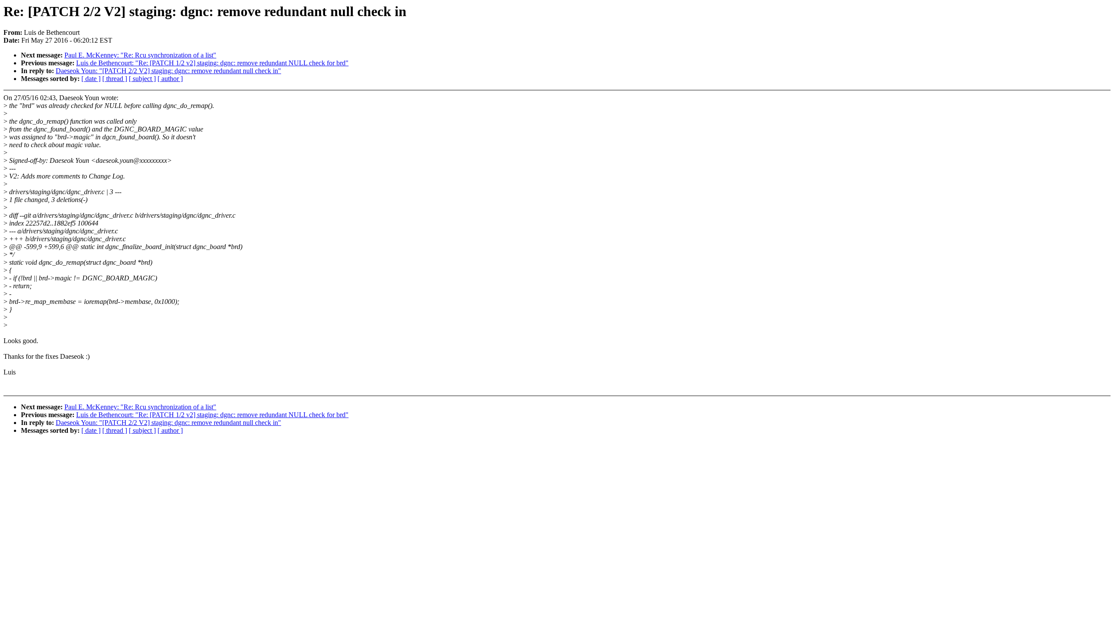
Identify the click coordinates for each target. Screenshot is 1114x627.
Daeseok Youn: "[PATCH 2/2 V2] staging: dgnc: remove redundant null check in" (168, 70)
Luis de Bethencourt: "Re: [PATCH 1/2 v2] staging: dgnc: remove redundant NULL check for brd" (212, 63)
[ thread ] (114, 78)
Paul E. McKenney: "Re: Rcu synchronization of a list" (140, 55)
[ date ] (91, 78)
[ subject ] (142, 78)
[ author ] (170, 78)
